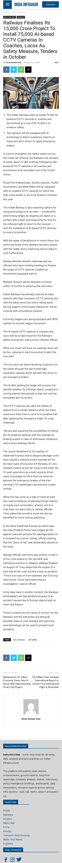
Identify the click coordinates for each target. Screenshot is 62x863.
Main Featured (18, 12)
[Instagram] (12, 859)
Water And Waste (12, 839)
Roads (6, 810)
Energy (7, 831)
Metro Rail (9, 822)
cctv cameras (19, 639)
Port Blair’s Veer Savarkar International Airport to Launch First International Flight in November (45, 682)
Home (6, 12)
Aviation (7, 818)
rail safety (32, 639)
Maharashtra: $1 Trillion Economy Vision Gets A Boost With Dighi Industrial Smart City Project (17, 682)
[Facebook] (6, 69)
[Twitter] (13, 69)
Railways (21, 17)
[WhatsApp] (21, 69)
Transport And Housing (16, 835)
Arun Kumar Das (13, 62)
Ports (6, 827)
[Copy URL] (28, 69)
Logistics (8, 843)
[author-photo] (31, 714)
